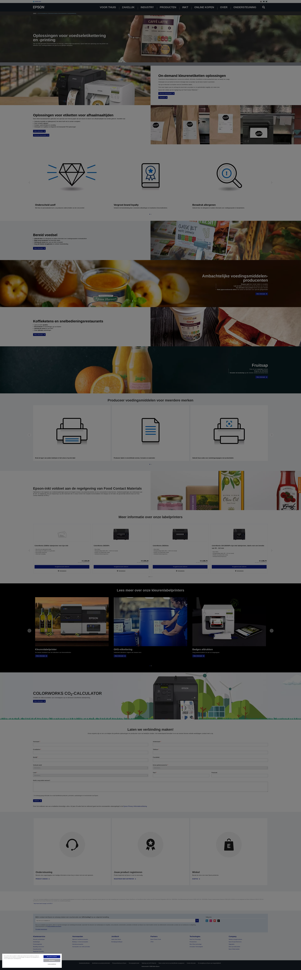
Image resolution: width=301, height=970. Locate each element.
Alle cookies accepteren (52, 956)
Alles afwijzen (52, 960)
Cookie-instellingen (52, 964)
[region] (32, 960)
